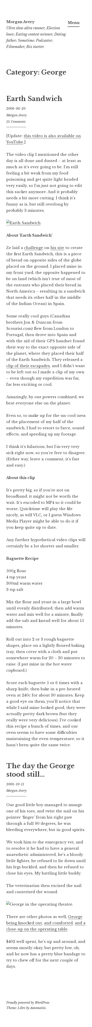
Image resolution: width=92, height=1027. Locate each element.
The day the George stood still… (40, 770)
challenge (33, 247)
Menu (73, 22)
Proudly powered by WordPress (27, 1003)
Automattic (38, 1008)
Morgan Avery (20, 22)
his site (57, 247)
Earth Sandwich (34, 99)
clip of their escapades (28, 366)
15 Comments (15, 122)
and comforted (58, 923)
